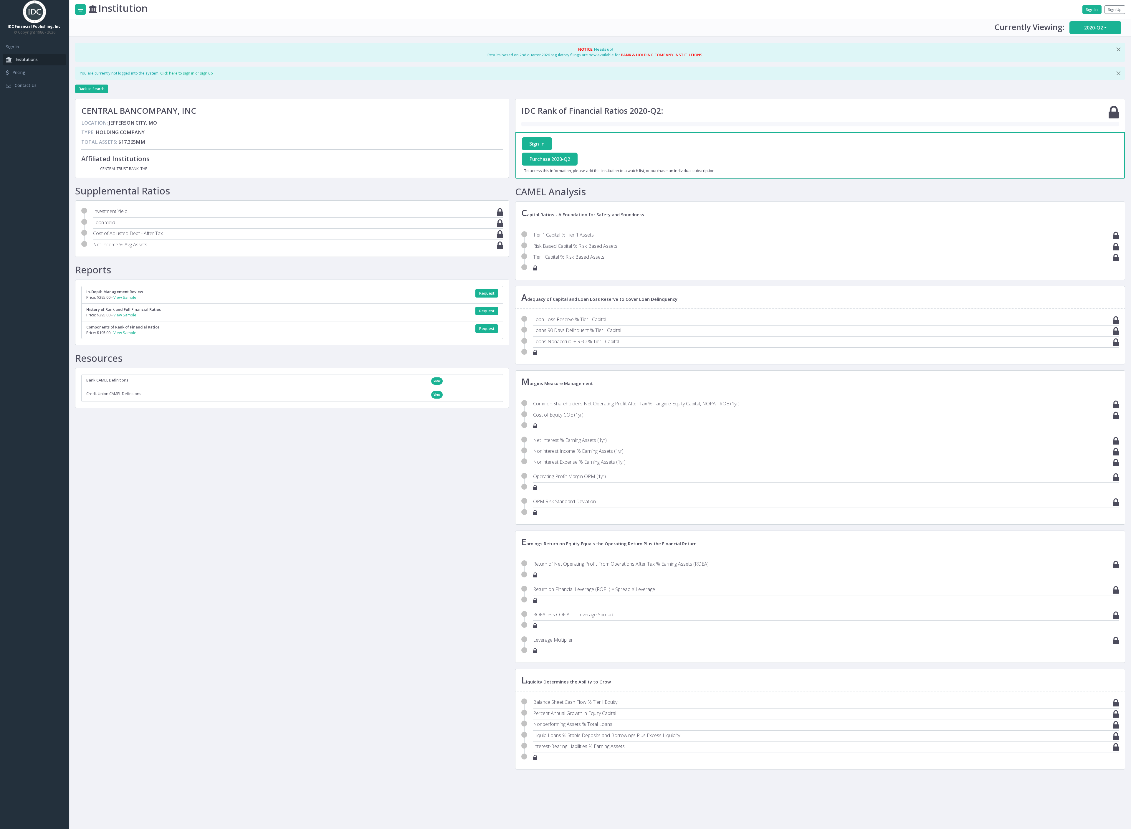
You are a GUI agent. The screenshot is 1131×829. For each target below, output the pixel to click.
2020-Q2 (1093, 27)
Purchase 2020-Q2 (549, 159)
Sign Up (1115, 9)
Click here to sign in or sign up (186, 73)
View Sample (124, 297)
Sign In (12, 46)
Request (487, 293)
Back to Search (92, 88)
